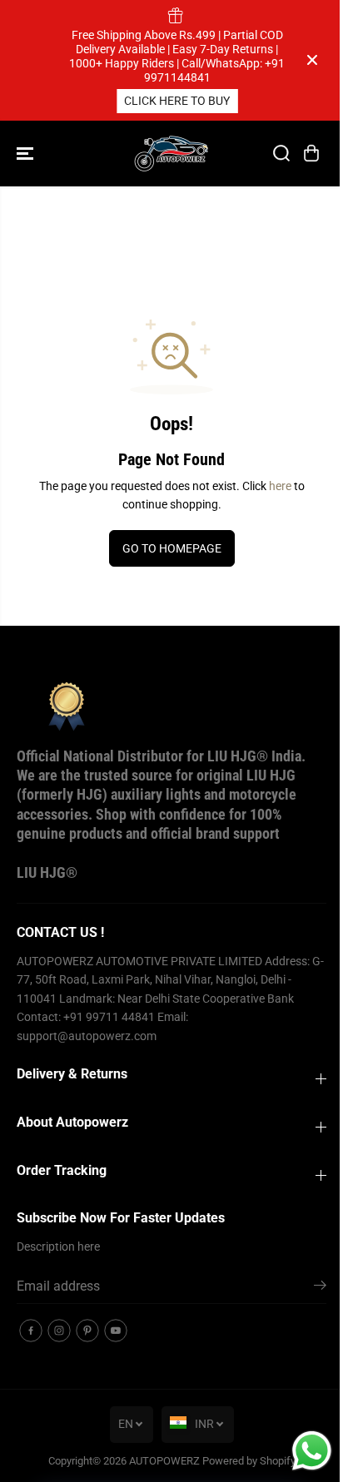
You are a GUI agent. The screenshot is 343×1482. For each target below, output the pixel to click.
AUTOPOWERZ (164, 1461)
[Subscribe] (320, 1288)
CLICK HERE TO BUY (158, 100)
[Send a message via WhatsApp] (312, 1451)
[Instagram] (59, 1330)
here (280, 486)
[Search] (281, 153)
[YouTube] (116, 1330)
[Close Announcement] (312, 60)
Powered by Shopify (249, 1461)
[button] (27, 153)
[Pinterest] (87, 1330)
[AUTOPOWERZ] (171, 153)
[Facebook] (31, 1330)
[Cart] (311, 153)
